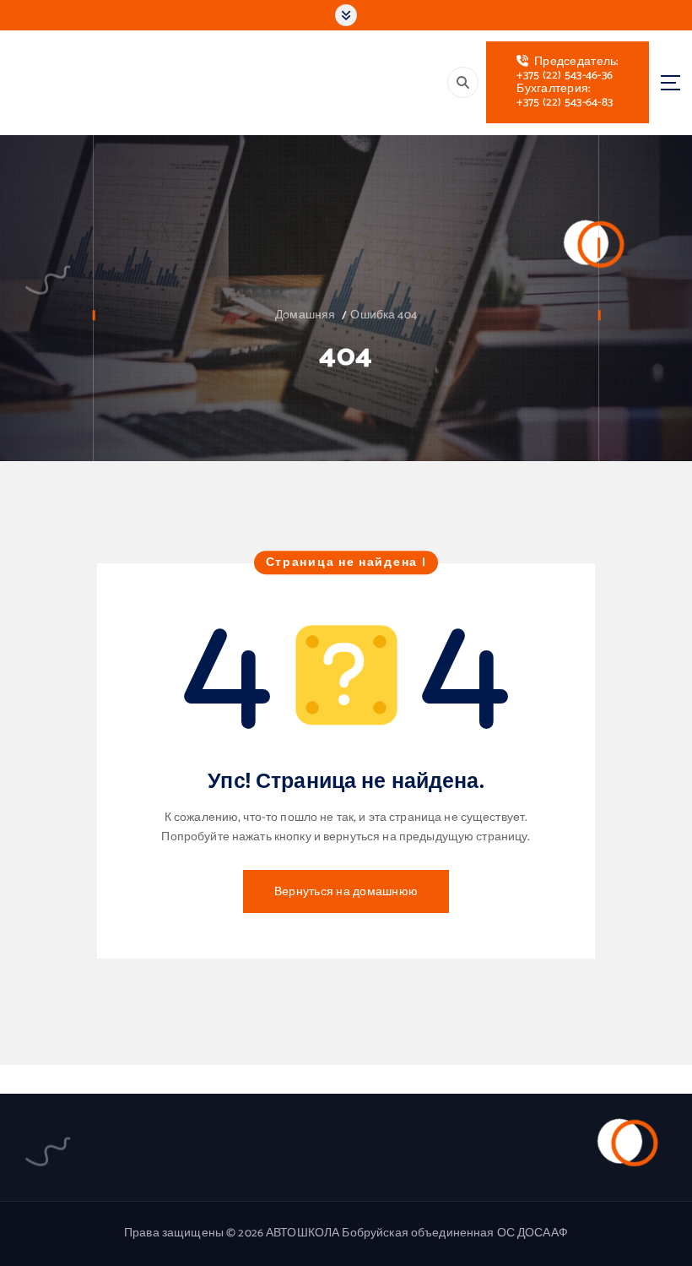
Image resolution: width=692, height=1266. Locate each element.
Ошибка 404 (383, 315)
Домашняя (305, 315)
